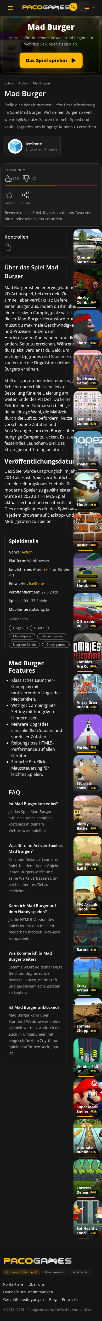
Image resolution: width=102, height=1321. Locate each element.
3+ (45, 569)
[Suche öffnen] (73, 7)
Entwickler (71, 1299)
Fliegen (18, 628)
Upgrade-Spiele (24, 644)
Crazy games (55, 644)
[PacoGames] (37, 1262)
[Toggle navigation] (10, 8)
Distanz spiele (52, 636)
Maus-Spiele (22, 636)
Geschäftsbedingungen (23, 1299)
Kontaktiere (13, 1284)
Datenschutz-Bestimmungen (28, 1291)
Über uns (37, 1284)
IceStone (36, 583)
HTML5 (39, 628)
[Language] (90, 7)
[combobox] (81, 7)
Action (27, 552)
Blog (53, 1299)
